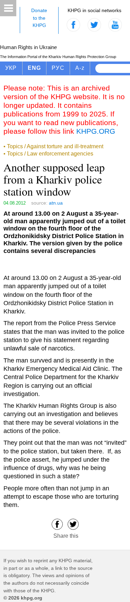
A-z (80, 68)
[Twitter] (73, 524)
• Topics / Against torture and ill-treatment (53, 146)
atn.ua (56, 203)
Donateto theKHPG (39, 18)
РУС (58, 68)
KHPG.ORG (95, 131)
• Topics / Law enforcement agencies (48, 154)
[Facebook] (57, 524)
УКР (11, 68)
